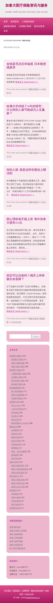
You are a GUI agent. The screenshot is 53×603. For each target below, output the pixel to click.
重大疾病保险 (17, 391)
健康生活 (13, 426)
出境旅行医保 (25, 26)
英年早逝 (15, 458)
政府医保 (15, 21)
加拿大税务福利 (16, 534)
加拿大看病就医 (18, 363)
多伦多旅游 (16, 501)
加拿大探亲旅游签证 (19, 469)
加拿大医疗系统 (18, 366)
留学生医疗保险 (18, 380)
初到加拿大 (14, 476)
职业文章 (15, 419)
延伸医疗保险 (17, 384)
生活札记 (15, 416)
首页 (6, 21)
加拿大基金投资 (16, 544)
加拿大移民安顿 (18, 479)
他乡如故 (15, 412)
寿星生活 (15, 433)
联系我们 (16, 590)
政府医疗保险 (17, 359)
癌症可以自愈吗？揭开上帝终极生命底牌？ (25, 277)
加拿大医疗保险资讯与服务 (26, 6)
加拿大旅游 (16, 497)
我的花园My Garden (20, 423)
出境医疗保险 (17, 377)
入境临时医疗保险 (18, 373)
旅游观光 (13, 490)
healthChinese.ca (32, 597)
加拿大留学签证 (18, 472)
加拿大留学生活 (18, 483)
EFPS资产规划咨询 (17, 548)
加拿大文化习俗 (18, 486)
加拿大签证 (14, 462)
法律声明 (25, 590)
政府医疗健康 (15, 356)
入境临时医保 (28, 21)
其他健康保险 (15, 387)
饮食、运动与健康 (18, 451)
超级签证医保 (10, 26)
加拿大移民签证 (18, 465)
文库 (6, 30)
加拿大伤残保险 (18, 394)
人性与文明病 (17, 409)
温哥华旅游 (16, 504)
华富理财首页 (15, 527)
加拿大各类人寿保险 (18, 530)
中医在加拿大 (17, 444)
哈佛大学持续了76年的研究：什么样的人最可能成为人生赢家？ (25, 110)
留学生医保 (39, 26)
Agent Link (29, 594)
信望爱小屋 (14, 402)
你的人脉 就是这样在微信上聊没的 (26, 172)
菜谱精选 (15, 448)
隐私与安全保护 (37, 590)
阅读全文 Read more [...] (26, 81)
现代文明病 (16, 440)
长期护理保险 (17, 398)
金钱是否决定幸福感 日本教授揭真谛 (26, 66)
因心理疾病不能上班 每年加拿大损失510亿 (26, 221)
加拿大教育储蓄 (16, 541)
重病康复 (15, 455)
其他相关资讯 (15, 508)
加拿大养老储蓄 (16, 537)
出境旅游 (15, 493)
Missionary (16, 405)
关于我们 (7, 590)
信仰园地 (15, 430)
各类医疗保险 (15, 370)
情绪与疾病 (33, 89)
